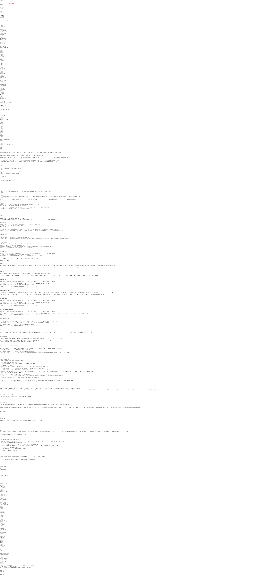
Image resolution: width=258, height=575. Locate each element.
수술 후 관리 (2, 494)
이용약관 (1, 557)
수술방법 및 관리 (3, 498)
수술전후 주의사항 (3, 491)
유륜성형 (1, 508)
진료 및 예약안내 (3, 529)
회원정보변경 (2, 545)
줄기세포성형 (2, 520)
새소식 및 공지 (3, 532)
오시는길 (1, 531)
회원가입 (1, 544)
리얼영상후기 (2, 536)
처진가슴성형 (2, 500)
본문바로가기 (2, 0)
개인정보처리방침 (3, 558)
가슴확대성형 (2, 486)
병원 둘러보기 (2, 528)
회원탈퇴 (1, 548)
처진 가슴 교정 (3, 503)
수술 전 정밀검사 (3, 492)
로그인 (1, 542)
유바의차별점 (2, 523)
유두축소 (1, 507)
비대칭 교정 (2, 511)
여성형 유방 (2, 512)
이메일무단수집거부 (4, 561)
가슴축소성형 (2, 495)
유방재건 (1, 519)
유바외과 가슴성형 (3, 521)
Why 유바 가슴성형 (3, 487)
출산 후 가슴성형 (3, 502)
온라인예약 (2, 540)
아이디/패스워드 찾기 (4, 546)
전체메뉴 (1, 562)
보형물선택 (2, 489)
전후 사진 (2, 537)
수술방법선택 (2, 490)
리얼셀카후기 (2, 534)
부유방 (1, 513)
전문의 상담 (2, 538)
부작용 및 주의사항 (3, 499)
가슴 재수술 (2, 515)
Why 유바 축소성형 (3, 496)
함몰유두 (1, 506)
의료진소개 (2, 527)
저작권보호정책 (3, 559)
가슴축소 (1, 517)
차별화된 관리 (2, 525)
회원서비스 (2, 541)
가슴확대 (1, 516)
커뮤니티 (1, 533)
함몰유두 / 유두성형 (4, 504)
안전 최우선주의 (3, 524)
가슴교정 (1, 510)
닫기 (1, 261)
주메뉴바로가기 (3, 1)
